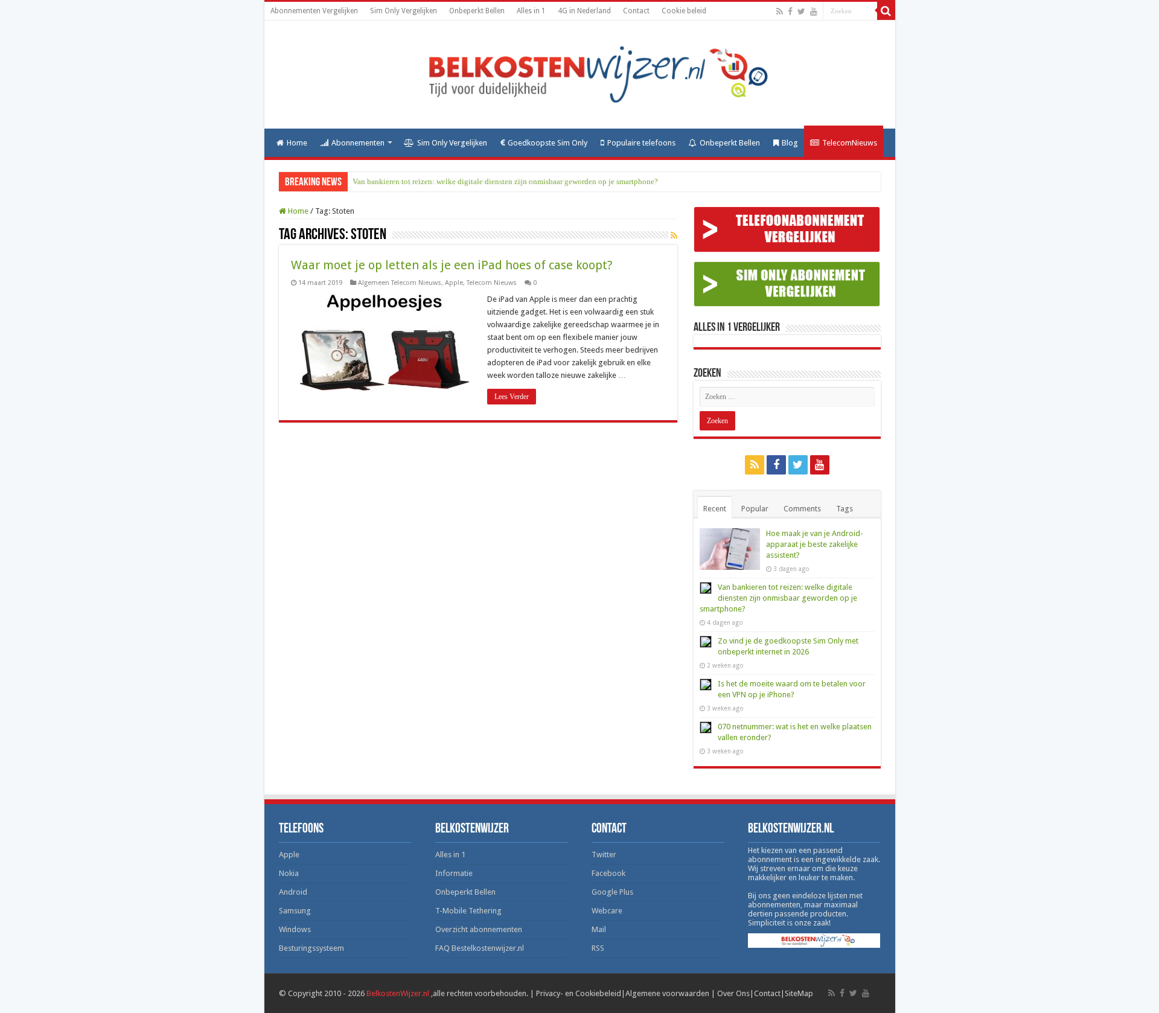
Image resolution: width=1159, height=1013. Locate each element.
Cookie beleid (684, 11)
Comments (802, 508)
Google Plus (612, 891)
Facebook (608, 873)
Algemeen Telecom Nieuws (399, 283)
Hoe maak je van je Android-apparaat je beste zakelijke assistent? (814, 544)
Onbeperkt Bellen (477, 11)
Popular (754, 508)
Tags (844, 508)
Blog (790, 142)
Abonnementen (358, 142)
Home (297, 142)
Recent (714, 508)
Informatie (454, 873)
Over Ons (733, 993)
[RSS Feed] (674, 235)
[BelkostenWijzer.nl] (579, 72)
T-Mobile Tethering (468, 910)
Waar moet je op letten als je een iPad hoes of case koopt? (452, 265)
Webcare (607, 910)
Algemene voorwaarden (667, 993)
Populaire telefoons (641, 142)
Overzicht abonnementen (478, 929)
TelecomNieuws (849, 142)
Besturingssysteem (311, 948)
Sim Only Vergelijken (403, 11)
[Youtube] (814, 11)
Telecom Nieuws (492, 283)
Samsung (295, 910)
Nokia (289, 873)
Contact (636, 11)
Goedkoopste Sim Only (547, 142)
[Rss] (779, 11)
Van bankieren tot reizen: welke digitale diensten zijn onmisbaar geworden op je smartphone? (505, 181)
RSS (598, 948)
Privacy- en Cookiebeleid (578, 993)
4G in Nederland (584, 11)
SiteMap (799, 993)
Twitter (604, 854)
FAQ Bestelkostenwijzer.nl (479, 948)
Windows (295, 929)
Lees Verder (511, 396)
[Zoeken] (886, 11)
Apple (454, 283)
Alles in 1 (531, 11)
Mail (599, 929)
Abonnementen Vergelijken (314, 11)
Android (293, 891)
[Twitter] (801, 11)
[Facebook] (790, 11)
